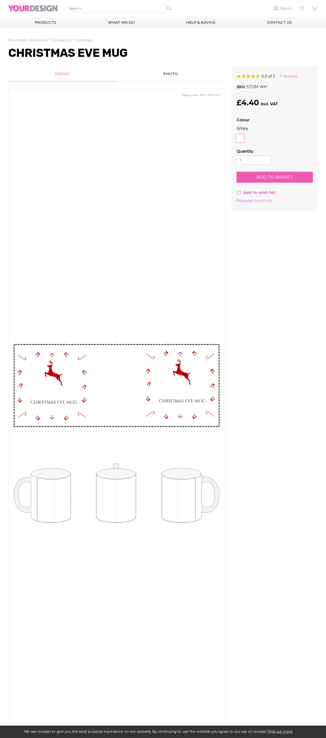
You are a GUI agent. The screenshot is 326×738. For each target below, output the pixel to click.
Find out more (280, 731)
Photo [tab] (170, 73)
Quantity (245, 151)
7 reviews (288, 76)
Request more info (254, 200)
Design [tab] (62, 73)
